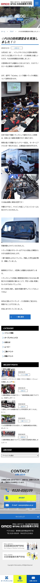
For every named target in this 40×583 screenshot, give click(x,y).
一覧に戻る (20, 317)
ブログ (12, 31)
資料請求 (21, 498)
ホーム (3, 31)
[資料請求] (20, 579)
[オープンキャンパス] (6, 579)
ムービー (7, 347)
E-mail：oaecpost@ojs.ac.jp (22, 505)
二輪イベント (8, 351)
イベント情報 (8, 333)
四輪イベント (8, 356)
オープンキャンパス (11, 337)
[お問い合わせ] (33, 579)
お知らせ (7, 342)
